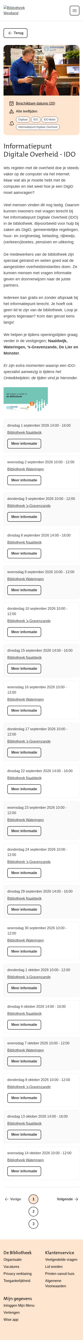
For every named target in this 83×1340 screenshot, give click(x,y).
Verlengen (12, 1312)
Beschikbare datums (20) (35, 103)
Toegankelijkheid (17, 1281)
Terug (18, 33)
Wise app (11, 1319)
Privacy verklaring (18, 1274)
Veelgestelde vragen (61, 1259)
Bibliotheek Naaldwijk (24, 432)
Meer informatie (24, 443)
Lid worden (54, 1267)
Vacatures (11, 1267)
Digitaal (23, 119)
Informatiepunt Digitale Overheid (37, 127)
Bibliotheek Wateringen (25, 469)
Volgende (65, 1199)
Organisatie (13, 1259)
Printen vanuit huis (59, 1274)
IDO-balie (50, 119)
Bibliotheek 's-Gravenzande (29, 506)
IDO (35, 119)
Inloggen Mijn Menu (19, 1305)
